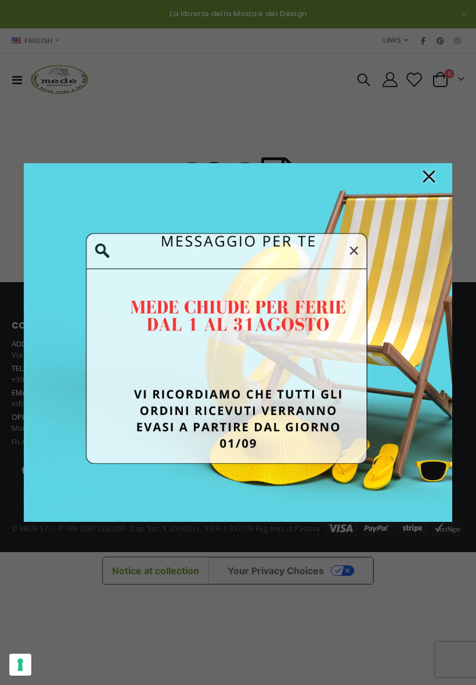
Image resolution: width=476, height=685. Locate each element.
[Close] (429, 176)
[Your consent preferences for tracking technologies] (20, 665)
